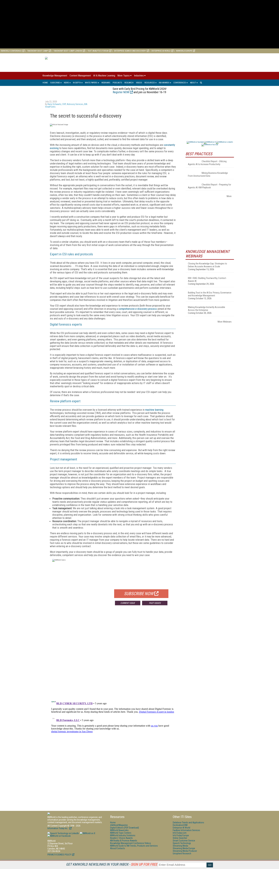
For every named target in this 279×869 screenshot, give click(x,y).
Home (45, 82)
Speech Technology (182, 843)
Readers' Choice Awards (121, 838)
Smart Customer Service (184, 840)
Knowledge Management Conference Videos (130, 843)
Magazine (119, 825)
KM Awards (164, 82)
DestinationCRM (180, 825)
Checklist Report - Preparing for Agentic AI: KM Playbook (209, 186)
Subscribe (55, 82)
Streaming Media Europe (184, 848)
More (229, 196)
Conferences (179, 82)
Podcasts (117, 82)
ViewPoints (50, 106)
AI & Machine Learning (104, 75)
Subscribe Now (138, 593)
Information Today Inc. (57, 828)
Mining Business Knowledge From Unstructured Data (208, 174)
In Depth (77, 82)
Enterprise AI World (160, 51)
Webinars (105, 82)
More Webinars (225, 321)
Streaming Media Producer (185, 851)
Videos (139, 82)
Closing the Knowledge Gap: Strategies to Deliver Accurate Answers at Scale (207, 265)
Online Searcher (180, 838)
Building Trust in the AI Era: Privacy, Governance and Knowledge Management (209, 294)
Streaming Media (180, 845)
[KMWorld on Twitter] (87, 833)
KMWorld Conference (11, 51)
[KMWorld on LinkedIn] (63, 833)
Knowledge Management (55, 75)
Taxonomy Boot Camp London (67, 51)
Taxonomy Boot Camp (37, 51)
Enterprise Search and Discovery (130, 51)
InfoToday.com (179, 833)
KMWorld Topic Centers (120, 833)
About (193, 82)
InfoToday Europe (181, 835)
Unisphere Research (182, 853)
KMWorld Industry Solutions (122, 835)
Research (129, 82)
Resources (150, 82)
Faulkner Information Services (186, 830)
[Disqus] (113, 655)
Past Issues (155, 603)
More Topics (124, 75)
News (66, 82)
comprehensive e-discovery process (138, 308)
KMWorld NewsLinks (119, 830)
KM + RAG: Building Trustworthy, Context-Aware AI (207, 279)
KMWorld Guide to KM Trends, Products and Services (134, 845)
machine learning (154, 409)
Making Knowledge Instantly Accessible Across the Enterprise (206, 309)
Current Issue (127, 603)
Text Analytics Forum (98, 51)
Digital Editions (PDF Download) (124, 827)
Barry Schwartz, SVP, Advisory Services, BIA (67, 104)
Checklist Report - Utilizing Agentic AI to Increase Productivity (207, 163)
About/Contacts (117, 848)
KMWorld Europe (184, 51)
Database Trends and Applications (188, 822)
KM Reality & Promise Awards (123, 840)
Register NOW (121, 92)
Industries (139, 75)
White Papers (91, 82)
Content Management (80, 75)
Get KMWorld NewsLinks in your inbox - (111, 864)
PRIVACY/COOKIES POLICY (59, 854)
